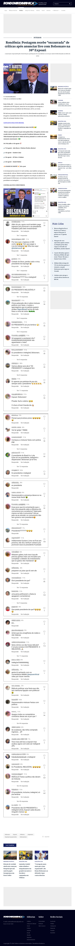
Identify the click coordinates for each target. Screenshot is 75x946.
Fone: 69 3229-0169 (8, 924)
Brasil (28, 932)
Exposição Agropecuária (11, 837)
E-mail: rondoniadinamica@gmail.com (13, 921)
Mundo (29, 935)
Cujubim (60, 100)
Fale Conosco (42, 926)
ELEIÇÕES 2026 (39, 861)
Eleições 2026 (23, 861)
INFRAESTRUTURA (63, 174)
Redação (41, 923)
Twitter (52, 923)
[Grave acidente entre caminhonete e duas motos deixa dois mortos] (53, 102)
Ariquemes (30, 834)
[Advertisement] (61, 300)
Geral (43, 10)
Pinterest (52, 928)
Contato (63, 10)
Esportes (29, 937)
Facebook (52, 921)
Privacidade (42, 921)
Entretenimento (31, 939)
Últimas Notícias (13, 10)
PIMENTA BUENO (62, 188)
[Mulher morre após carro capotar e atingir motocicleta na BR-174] (53, 112)
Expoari (15, 834)
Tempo (60, 135)
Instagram (53, 926)
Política (21, 10)
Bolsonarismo (23, 837)
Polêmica (22, 834)
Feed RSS (52, 932)
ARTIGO (60, 162)
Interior (48, 10)
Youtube (52, 930)
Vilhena (60, 110)
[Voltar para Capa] (20, 4)
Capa (5, 10)
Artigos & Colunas (29, 10)
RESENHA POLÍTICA (8, 861)
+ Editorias (55, 10)
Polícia (38, 10)
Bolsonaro (7, 834)
